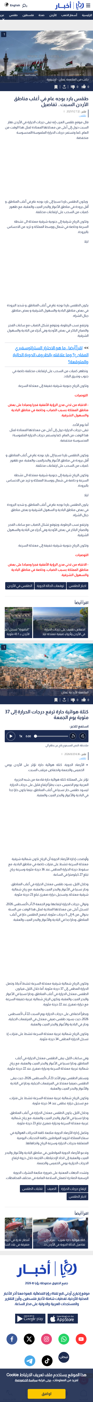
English (15, 5)
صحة (41, 15)
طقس (13, 15)
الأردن (52, 15)
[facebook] (11, 1339)
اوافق (46, 1394)
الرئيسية (87, 15)
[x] (29, 1339)
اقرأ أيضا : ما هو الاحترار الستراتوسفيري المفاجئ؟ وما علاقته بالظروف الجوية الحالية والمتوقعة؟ (50, 354)
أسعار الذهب (69, 15)
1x (20, 736)
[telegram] (29, 1360)
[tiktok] (47, 1360)
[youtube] (81, 1339)
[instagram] (46, 1339)
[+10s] (83, 736)
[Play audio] (11, 736)
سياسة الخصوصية (26, 1380)
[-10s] (73, 736)
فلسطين (28, 15)
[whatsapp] (63, 1339)
